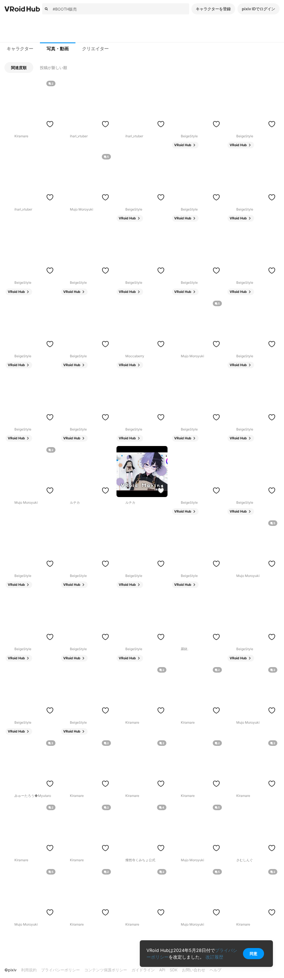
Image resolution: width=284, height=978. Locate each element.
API (162, 969)
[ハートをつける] (49, 124)
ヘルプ (215, 969)
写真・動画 (58, 48)
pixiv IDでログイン (258, 8)
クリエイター (95, 48)
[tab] (20, 48)
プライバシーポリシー (60, 969)
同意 (253, 953)
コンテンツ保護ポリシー (105, 969)
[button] (18, 67)
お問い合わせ (193, 969)
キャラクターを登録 (213, 8)
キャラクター (20, 48)
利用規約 (29, 969)
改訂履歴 (214, 957)
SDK (174, 969)
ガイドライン (143, 969)
